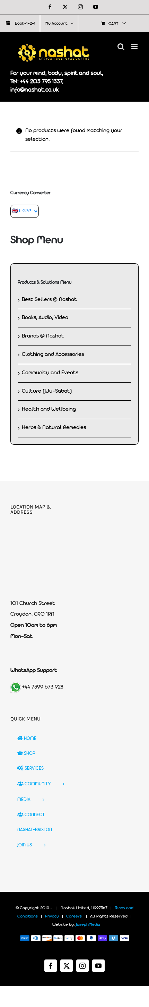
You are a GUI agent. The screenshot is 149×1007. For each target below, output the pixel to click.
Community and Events (50, 372)
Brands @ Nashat (43, 336)
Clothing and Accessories (53, 354)
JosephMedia (88, 925)
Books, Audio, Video (45, 317)
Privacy (52, 916)
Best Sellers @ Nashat (49, 299)
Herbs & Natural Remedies (54, 427)
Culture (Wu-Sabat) (47, 391)
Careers (74, 916)
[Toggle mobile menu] (135, 46)
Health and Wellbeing (49, 409)
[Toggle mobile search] (120, 46)
